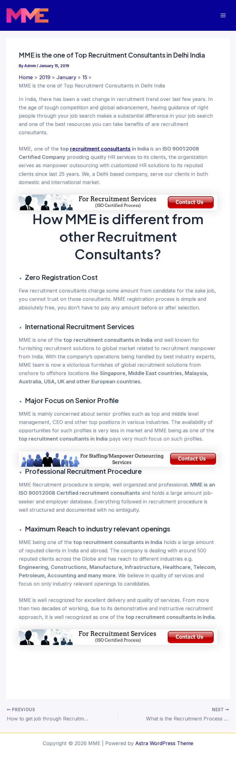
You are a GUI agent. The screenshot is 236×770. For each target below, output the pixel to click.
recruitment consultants (100, 149)
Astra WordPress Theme (164, 743)
